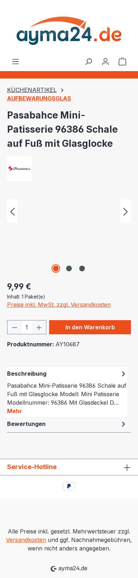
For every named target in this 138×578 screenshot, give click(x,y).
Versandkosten (26, 539)
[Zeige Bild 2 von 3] (69, 268)
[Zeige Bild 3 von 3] (82, 268)
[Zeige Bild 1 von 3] (56, 268)
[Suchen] (88, 61)
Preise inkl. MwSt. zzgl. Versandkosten (59, 304)
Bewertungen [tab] (26, 423)
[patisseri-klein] (69, 235)
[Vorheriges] (12, 211)
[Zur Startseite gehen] (69, 28)
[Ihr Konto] (105, 61)
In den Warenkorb (90, 327)
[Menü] (15, 61)
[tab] (67, 392)
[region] (69, 235)
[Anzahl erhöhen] (39, 327)
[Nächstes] (125, 211)
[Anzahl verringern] (14, 327)
